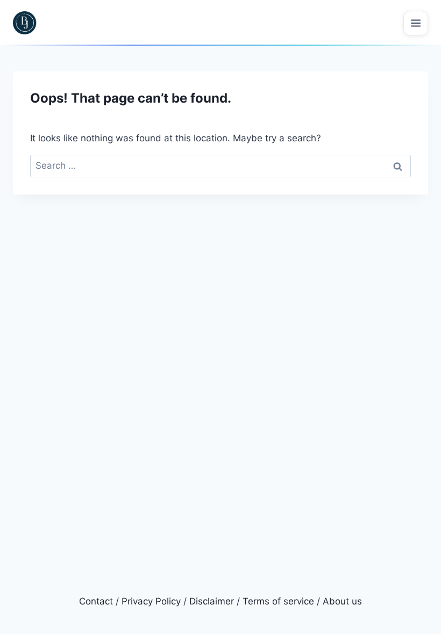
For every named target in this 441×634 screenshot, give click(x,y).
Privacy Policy (151, 601)
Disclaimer (211, 601)
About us (342, 601)
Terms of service (278, 601)
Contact (96, 601)
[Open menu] (415, 23)
